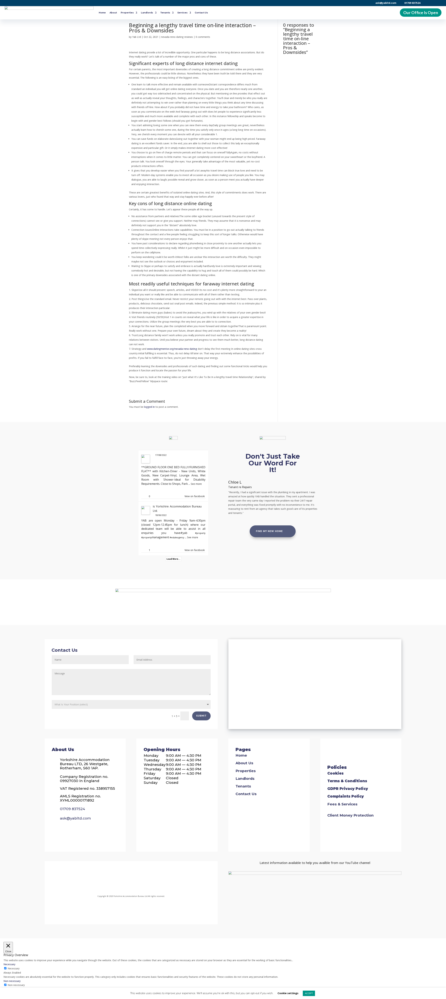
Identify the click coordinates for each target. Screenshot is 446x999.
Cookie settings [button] (288, 993)
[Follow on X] (141, 879)
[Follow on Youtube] (160, 879)
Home (102, 12)
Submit (201, 715)
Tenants (165, 12)
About (113, 12)
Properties (127, 12)
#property (200, 533)
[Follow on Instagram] (121, 879)
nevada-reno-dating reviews (177, 37)
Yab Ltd (136, 37)
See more (196, 483)
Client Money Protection (350, 815)
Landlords (147, 12)
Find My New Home (269, 531)
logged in (149, 406)
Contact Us (201, 12)
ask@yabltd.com (385, 3)
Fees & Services (342, 804)
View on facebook (194, 496)
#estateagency (177, 537)
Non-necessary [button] (12, 981)
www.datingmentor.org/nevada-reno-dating (172, 348)
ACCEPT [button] (309, 993)
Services (182, 12)
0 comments (203, 37)
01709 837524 (412, 3)
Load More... (173, 558)
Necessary (14, 968)
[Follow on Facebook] (100, 879)
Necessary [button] (9, 964)
